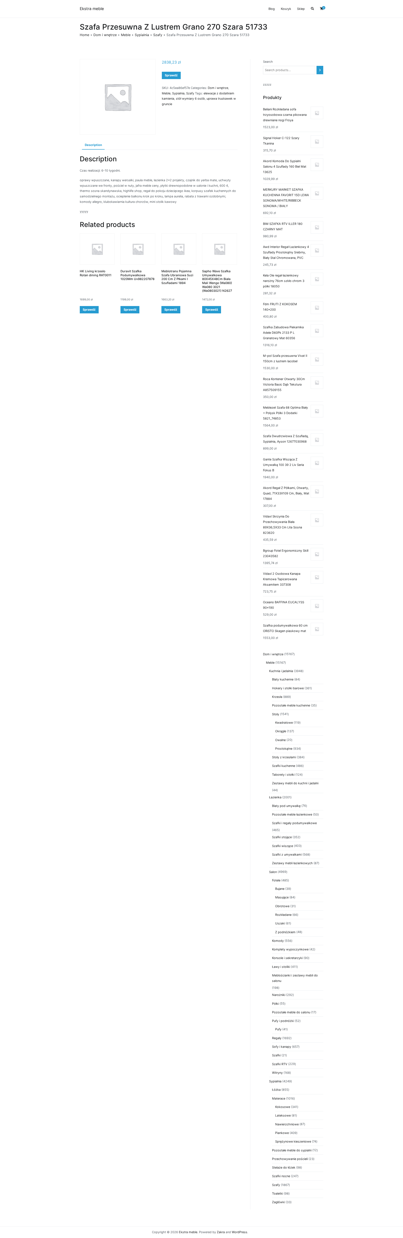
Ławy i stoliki (281, 966)
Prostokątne (283, 748)
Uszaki (280, 923)
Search (268, 61)
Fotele (276, 880)
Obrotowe (282, 906)
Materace (278, 1098)
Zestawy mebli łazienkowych (292, 863)
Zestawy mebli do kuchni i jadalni (295, 783)
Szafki (276, 1055)
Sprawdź (171, 75)
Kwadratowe (284, 722)
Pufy (278, 1029)
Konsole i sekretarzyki (287, 958)
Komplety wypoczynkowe (290, 949)
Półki (275, 1003)
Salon (273, 872)
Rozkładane (283, 914)
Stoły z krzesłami (284, 757)
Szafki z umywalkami (287, 854)
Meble (126, 35)
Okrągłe (280, 731)
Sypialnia (142, 35)
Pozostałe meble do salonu (291, 1012)
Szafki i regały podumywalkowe (294, 823)
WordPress (239, 1232)
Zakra (221, 1232)
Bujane (279, 888)
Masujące (282, 897)
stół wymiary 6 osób (190, 98)
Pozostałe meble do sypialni (291, 1150)
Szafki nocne (281, 1176)
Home (84, 35)
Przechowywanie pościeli (290, 1159)
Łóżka (276, 1089)
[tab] (93, 145)
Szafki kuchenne (283, 766)
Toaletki (277, 1193)
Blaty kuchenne (282, 679)
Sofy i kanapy (281, 1046)
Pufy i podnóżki (283, 1021)
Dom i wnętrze (105, 35)
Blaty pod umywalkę (286, 806)
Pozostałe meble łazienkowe (292, 814)
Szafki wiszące (282, 846)
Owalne (280, 740)
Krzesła (277, 696)
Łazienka (275, 797)
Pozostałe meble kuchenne (291, 705)
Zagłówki (278, 1202)
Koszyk (286, 8)
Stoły (275, 714)
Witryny (277, 1072)
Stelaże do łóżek (283, 1167)
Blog (271, 8)
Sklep (301, 8)
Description (93, 145)
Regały (276, 1038)
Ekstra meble (92, 8)
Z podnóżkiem (285, 932)
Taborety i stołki (283, 774)
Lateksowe (283, 1115)
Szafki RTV (279, 1064)
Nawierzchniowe (287, 1124)
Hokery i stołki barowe (288, 688)
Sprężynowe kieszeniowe (293, 1141)
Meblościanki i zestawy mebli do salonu (295, 978)
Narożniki (278, 995)
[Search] (320, 70)
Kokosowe (282, 1107)
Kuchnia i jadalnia (281, 671)
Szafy (157, 35)
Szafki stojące (282, 837)
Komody (278, 940)
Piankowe (282, 1133)
